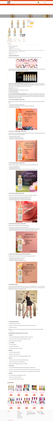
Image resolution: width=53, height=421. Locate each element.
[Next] (24, 28)
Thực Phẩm (28, 4)
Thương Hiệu (32, 4)
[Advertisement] (26, 10)
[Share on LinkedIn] (31, 26)
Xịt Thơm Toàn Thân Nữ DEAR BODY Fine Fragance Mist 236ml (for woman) (19, 392)
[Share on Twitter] (28, 26)
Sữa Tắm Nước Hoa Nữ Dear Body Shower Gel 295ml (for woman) (42, 405)
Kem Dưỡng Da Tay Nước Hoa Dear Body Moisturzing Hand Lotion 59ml (34, 405)
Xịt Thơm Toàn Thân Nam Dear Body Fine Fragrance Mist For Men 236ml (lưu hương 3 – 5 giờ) (11, 405)
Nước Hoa (25, 4)
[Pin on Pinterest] (30, 26)
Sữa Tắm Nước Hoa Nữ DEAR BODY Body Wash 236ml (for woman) (26, 405)
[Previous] (8, 28)
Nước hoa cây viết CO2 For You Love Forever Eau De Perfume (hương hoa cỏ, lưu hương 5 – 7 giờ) (34, 392)
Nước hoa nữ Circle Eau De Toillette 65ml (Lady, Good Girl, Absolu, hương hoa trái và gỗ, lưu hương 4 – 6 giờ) (42, 392)
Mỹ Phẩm (22, 4)
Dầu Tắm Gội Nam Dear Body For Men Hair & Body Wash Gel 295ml (26, 392)
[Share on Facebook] (27, 26)
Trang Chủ (15, 4)
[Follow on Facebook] (42, 0)
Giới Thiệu (19, 4)
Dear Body (30, 25)
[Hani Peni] (10, 2)
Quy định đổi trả (19, 414)
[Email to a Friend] (29, 26)
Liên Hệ (38, 4)
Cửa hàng (41, 0)
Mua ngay (32, 23)
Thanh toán (38, 0)
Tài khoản (36, 0)
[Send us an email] (44, 0)
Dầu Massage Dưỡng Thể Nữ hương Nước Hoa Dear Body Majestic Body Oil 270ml (11, 392)
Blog (35, 4)
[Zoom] (8, 36)
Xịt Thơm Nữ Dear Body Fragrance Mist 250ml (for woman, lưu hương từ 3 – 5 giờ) (19, 405)
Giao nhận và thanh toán (20, 412)
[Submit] (38, 2)
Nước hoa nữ (32, 25)
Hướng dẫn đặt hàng (19, 413)
